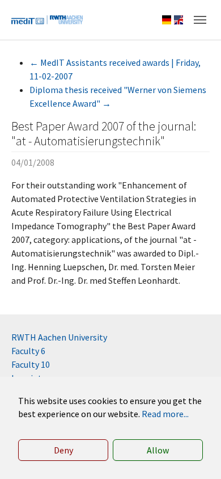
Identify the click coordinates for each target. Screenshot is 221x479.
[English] (178, 19)
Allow (158, 450)
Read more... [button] (165, 413)
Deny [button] (63, 450)
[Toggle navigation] (200, 20)
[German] (166, 19)
